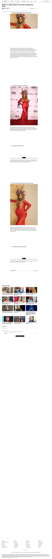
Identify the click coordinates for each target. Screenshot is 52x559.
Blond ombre (3, 543)
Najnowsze (11, 1)
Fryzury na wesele (40, 541)
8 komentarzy (32, 8)
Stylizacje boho (15, 547)
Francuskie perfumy (4, 541)
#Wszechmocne (23, 1)
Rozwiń (24, 157)
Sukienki (39, 547)
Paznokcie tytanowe (40, 542)
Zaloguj (47, 1)
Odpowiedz (5, 333)
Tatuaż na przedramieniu (28, 547)
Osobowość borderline (40, 543)
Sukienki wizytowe (16, 546)
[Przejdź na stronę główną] (3, 1)
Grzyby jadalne (39, 546)
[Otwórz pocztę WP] (41, 1)
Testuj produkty (17, 1)
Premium (28, 1)
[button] (44, 1)
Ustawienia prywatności (37, 552)
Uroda (35, 1)
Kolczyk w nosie (27, 546)
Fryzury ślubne (15, 542)
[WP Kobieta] (7, 1)
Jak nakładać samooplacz (4, 546)
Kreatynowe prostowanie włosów (5, 542)
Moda (31, 1)
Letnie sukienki (15, 543)
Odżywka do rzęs (28, 541)
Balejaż (27, 543)
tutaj (16, 557)
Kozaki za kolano (16, 541)
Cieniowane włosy (28, 542)
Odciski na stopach (4, 547)
